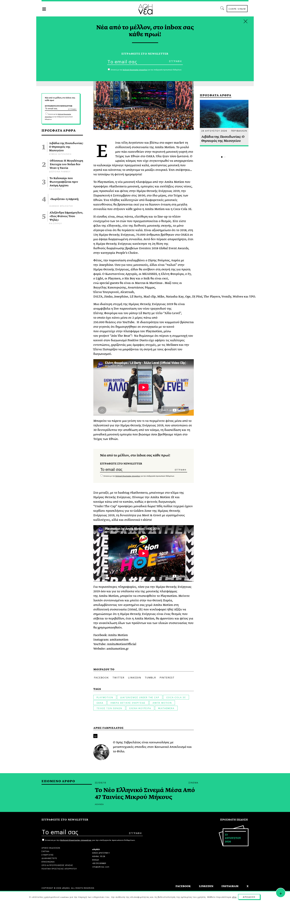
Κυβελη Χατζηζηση (60, 153)
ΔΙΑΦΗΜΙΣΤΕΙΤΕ (49, 858)
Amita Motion (162, 702)
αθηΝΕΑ (99, 804)
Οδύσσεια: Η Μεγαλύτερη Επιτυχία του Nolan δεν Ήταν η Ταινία (66, 164)
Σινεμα (193, 782)
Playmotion (105, 697)
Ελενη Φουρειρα (140, 708)
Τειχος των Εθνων (109, 708)
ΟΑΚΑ (100, 702)
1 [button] (221, 157)
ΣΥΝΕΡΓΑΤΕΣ (48, 854)
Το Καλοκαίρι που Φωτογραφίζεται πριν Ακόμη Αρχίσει (64, 182)
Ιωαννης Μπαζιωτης (61, 205)
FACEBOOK (183, 886)
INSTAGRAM (229, 886)
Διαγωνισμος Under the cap (139, 697)
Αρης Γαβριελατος (108, 728)
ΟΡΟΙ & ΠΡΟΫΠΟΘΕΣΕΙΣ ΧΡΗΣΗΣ (57, 865)
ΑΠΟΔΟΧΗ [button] (249, 896)
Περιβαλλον (239, 130)
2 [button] (225, 157)
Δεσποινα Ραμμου (60, 171)
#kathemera (166, 708)
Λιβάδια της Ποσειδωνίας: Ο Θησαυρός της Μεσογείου (66, 147)
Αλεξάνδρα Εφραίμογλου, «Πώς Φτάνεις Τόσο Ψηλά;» (66, 216)
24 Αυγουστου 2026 (214, 130)
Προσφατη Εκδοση (234, 820)
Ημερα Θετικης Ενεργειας (127, 702)
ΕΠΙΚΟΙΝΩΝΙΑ (48, 861)
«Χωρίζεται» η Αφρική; (64, 199)
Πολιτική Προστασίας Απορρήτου (127, 476)
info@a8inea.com (100, 866)
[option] (224, 123)
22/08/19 (100, 782)
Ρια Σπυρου (55, 188)
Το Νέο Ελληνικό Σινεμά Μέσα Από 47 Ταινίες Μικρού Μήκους (145, 794)
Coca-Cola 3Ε (176, 697)
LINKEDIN (206, 886)
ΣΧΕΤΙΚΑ (45, 851)
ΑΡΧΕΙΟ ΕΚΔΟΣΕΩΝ (51, 847)
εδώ (234, 897)
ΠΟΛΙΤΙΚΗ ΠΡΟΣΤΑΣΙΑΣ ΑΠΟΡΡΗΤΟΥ (59, 868)
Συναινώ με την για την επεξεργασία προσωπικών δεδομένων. (59, 116)
